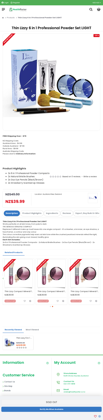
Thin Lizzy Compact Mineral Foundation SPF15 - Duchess (52, 291)
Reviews (67, 213)
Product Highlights (31, 213)
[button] (3, 278)
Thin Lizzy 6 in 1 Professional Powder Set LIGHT (24, 338)
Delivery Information (26, 154)
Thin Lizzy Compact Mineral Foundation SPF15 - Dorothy (19, 291)
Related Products (14, 252)
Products (11, 17)
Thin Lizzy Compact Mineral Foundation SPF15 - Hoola (85, 291)
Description (12, 213)
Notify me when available (51, 409)
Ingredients (52, 213)
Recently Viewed (13, 329)
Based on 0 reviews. (71, 176)
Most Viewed (32, 329)
